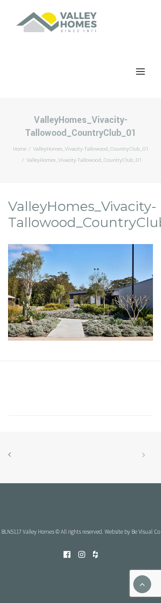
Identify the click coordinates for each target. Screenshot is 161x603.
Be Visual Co (145, 532)
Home (19, 149)
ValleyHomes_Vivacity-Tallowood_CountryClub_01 (90, 149)
